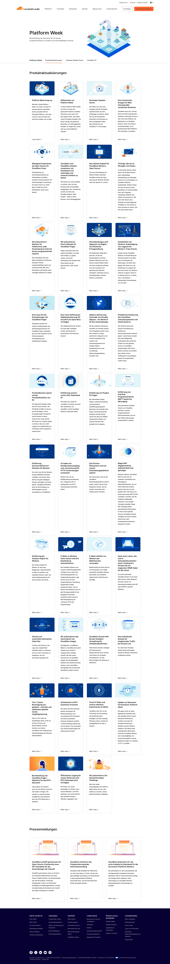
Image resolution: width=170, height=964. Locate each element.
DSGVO (89, 928)
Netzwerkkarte (130, 922)
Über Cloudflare (130, 919)
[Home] (28, 9)
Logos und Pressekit (131, 928)
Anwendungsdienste (55, 922)
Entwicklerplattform (55, 934)
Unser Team (129, 925)
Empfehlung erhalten (36, 928)
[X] (35, 952)
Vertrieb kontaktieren (144, 9)
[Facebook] (31, 952)
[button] (109, 38)
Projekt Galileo (110, 921)
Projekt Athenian (111, 924)
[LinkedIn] (40, 952)
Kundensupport (73, 922)
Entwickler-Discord (74, 928)
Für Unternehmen (35, 925)
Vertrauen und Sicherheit (106, 957)
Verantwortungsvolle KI (94, 931)
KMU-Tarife (33, 922)
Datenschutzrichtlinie (53, 957)
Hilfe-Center (71, 919)
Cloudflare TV (91, 60)
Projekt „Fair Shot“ (112, 933)
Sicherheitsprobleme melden (87, 957)
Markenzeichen (35, 959)
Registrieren (123, 2)
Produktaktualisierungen (53, 60)
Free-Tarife (33, 919)
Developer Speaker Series (74, 60)
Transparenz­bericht (93, 934)
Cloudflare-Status (73, 937)
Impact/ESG (129, 939)
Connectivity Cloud (55, 919)
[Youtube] (45, 952)
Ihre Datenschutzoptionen (127, 957)
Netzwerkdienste (54, 931)
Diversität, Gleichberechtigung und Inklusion (132, 934)
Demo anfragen (34, 931)
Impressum (45, 959)
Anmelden (127, 9)
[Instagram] (50, 952)
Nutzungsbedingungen (68, 957)
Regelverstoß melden (94, 937)
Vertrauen (90, 924)
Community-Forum (73, 925)
